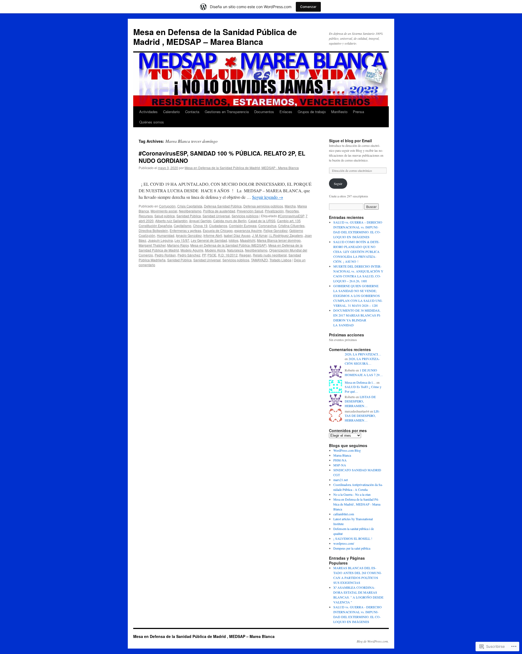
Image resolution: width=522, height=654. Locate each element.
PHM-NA (340, 460)
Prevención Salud (250, 211)
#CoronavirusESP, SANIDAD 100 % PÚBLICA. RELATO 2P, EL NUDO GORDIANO (222, 157)
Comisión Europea (243, 225)
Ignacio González (189, 235)
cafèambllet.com (343, 514)
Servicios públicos (245, 215)
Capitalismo (182, 225)
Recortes (292, 211)
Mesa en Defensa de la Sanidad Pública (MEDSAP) (228, 245)
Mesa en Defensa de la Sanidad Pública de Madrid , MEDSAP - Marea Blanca (356, 504)
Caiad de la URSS (261, 220)
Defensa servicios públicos (263, 206)
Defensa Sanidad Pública (223, 206)
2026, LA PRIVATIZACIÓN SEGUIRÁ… (362, 361)
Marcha (290, 206)
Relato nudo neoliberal (270, 255)
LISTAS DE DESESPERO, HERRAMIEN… (360, 401)
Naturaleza (235, 250)
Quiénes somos (151, 122)
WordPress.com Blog (347, 450)
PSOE (211, 255)
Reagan (245, 255)
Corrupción (167, 206)
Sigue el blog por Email (350, 140)
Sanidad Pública (188, 215)
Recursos (146, 215)
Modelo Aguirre (192, 250)
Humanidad (165, 235)
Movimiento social (164, 211)
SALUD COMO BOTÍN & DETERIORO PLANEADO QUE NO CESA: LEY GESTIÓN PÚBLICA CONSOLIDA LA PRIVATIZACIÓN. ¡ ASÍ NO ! (356, 252)
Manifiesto (339, 111)
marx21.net (340, 480)
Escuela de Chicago (218, 230)
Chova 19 (200, 225)
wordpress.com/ (343, 543)
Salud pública (164, 215)
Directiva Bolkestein (153, 230)
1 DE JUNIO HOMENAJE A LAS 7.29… (364, 372)
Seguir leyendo (267, 197)
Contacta (192, 111)
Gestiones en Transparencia (227, 111)
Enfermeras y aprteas (185, 230)
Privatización (274, 211)
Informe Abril (212, 235)
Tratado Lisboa (280, 260)
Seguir (338, 183)
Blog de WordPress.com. (373, 641)
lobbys (233, 240)
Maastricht (247, 240)
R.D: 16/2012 (228, 255)
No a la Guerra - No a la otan (352, 494)
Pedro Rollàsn (165, 255)
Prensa (358, 111)
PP (204, 255)
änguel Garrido (200, 220)
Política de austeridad (219, 211)
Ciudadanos (218, 225)
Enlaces (285, 111)
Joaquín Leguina (160, 240)
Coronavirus (267, 225)
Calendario (171, 111)
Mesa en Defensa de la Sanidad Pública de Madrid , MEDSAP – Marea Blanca (215, 36)
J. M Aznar (259, 235)
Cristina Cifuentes (291, 225)
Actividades (148, 111)
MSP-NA (339, 465)
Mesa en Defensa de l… (360, 382)
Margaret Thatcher (152, 245)
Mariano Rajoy (178, 245)
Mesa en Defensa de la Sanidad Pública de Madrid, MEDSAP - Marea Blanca (242, 167)
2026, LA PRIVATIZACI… (363, 354)
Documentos (264, 111)
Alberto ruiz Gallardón (171, 220)
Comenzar (308, 7)
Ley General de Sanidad (209, 240)
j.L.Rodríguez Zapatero (286, 235)
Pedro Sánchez (189, 255)
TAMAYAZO (259, 260)
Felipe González (275, 230)
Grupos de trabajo (312, 111)
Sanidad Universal (216, 215)
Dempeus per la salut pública (351, 548)
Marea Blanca (342, 455)
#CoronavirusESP (291, 215)
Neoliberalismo (190, 211)
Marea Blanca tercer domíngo (279, 240)
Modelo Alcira (215, 250)
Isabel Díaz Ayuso (237, 235)
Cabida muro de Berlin (230, 220)
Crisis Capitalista (189, 206)
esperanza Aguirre (248, 230)
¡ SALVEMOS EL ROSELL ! (352, 538)
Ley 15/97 (182, 240)
